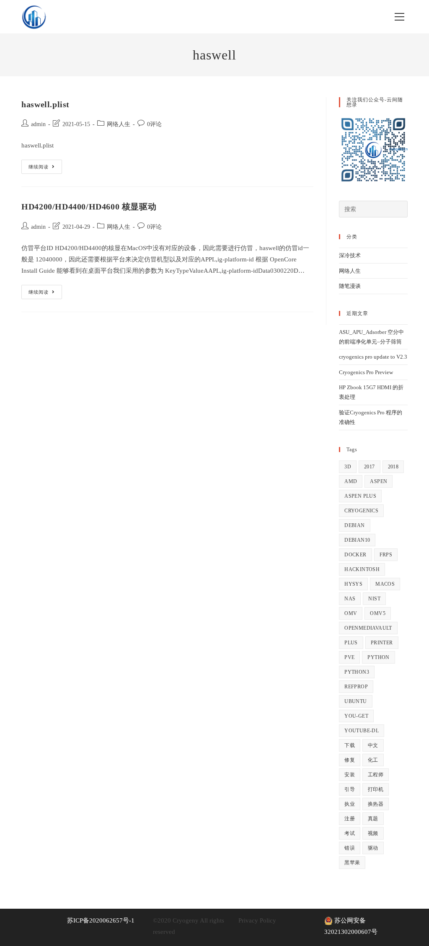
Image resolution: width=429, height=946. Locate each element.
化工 (373, 760)
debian (354, 525)
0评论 (154, 124)
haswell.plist (45, 104)
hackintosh (362, 569)
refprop (356, 687)
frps (386, 555)
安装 (349, 775)
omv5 (377, 613)
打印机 (375, 789)
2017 (369, 467)
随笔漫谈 (350, 286)
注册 (349, 819)
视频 (373, 833)
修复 (349, 760)
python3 (356, 672)
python (378, 657)
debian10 (357, 540)
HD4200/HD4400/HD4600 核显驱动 (88, 206)
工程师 (375, 775)
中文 (373, 745)
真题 (373, 819)
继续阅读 (45, 166)
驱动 (373, 848)
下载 (349, 745)
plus (351, 643)
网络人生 (118, 124)
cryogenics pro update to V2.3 (373, 357)
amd (350, 481)
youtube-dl (361, 731)
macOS (385, 584)
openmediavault (368, 628)
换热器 (375, 804)
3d (347, 467)
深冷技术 (350, 255)
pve (349, 657)
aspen (378, 481)
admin (38, 124)
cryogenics (361, 511)
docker (355, 555)
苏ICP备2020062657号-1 (100, 920)
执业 (349, 804)
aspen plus (360, 496)
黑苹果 (352, 863)
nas (349, 599)
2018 (393, 467)
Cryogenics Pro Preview (366, 372)
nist (374, 599)
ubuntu (355, 701)
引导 (349, 789)
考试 (349, 833)
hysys (353, 584)
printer (382, 643)
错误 (349, 848)
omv (350, 613)
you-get (356, 716)
